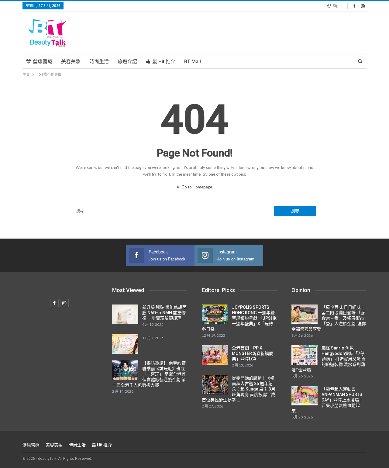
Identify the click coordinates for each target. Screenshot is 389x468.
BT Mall (192, 61)
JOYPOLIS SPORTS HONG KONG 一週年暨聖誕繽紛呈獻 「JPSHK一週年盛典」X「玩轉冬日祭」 (239, 318)
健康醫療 (42, 61)
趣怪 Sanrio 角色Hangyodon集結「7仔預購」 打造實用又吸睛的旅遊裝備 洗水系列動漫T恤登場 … (328, 359)
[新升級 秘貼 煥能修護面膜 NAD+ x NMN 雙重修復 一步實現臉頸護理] (125, 314)
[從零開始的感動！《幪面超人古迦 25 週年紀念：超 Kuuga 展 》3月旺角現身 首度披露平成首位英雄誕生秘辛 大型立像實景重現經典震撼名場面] (215, 385)
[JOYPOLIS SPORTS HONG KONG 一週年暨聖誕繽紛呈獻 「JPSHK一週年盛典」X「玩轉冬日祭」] (215, 314)
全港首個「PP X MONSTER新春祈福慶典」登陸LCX (252, 353)
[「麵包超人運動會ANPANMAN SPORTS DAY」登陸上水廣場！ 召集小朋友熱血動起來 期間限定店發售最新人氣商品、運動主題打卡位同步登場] (304, 396)
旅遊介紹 (127, 61)
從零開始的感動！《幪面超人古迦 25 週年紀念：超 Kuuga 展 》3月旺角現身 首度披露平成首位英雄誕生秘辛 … (238, 389)
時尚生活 (99, 61)
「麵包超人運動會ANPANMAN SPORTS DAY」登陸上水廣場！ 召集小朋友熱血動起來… (327, 400)
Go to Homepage (196, 186)
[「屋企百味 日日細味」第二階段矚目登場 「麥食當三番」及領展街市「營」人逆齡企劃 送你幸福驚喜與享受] (304, 314)
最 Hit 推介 (163, 61)
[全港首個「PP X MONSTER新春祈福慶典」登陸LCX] (215, 355)
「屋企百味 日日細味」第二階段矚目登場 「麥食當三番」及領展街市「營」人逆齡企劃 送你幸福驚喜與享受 (328, 318)
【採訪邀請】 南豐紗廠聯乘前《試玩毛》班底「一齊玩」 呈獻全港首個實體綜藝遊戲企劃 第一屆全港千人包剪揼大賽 (149, 374)
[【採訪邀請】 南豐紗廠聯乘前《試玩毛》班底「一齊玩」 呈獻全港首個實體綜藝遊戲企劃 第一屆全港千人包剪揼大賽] (125, 370)
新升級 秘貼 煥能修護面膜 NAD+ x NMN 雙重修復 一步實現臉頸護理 (164, 313)
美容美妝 (71, 61)
